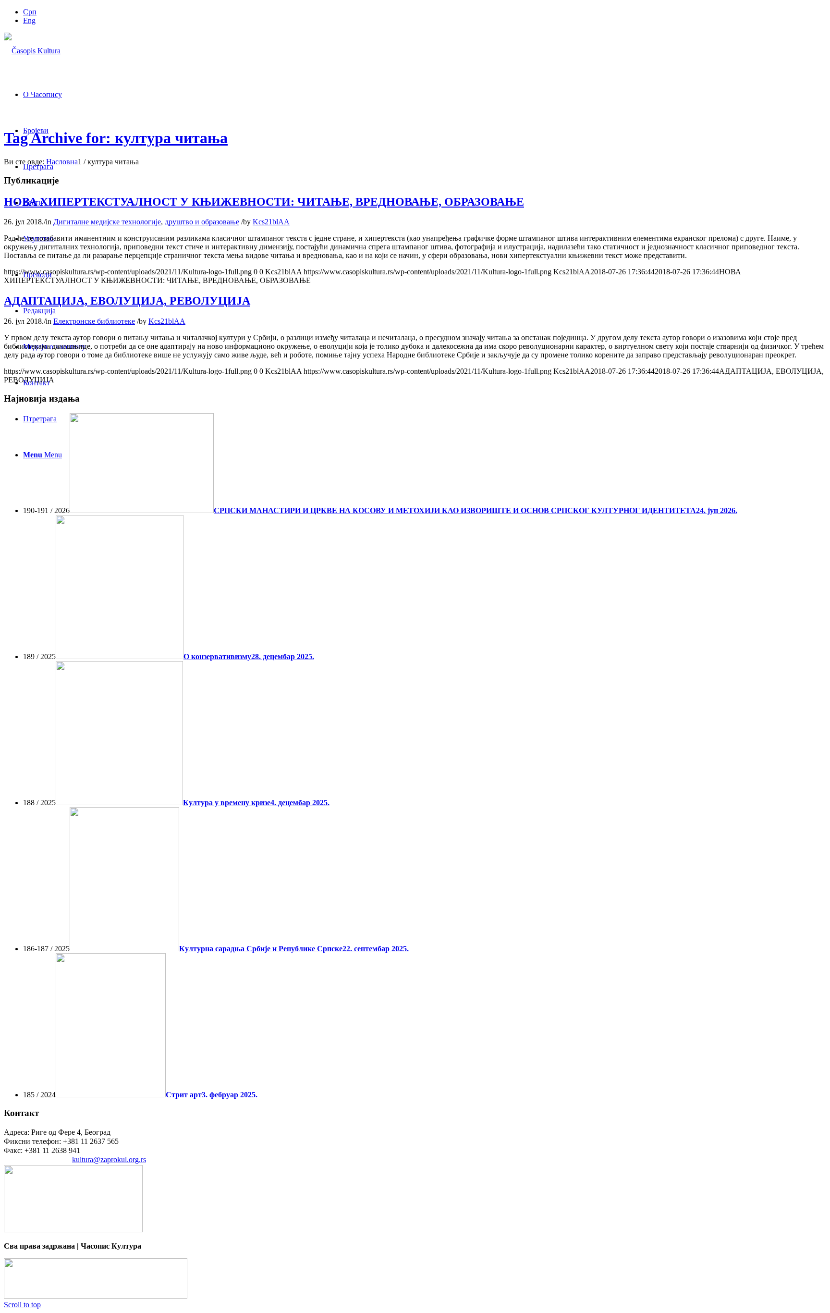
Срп (30, 12)
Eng (29, 20)
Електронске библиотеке (94, 321)
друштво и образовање (202, 222)
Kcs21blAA (271, 222)
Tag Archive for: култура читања (116, 138)
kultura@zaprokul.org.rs (109, 1159)
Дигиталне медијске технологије (107, 222)
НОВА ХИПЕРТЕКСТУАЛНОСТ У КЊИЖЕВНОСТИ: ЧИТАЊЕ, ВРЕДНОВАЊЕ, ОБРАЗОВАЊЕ (264, 202)
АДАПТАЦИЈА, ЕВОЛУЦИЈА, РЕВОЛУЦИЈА (127, 301)
